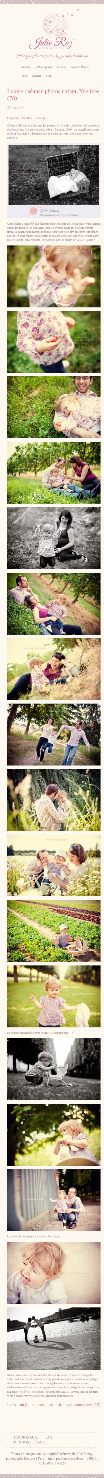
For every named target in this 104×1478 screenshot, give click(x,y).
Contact (36, 75)
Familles (27, 118)
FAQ (48, 1437)
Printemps (41, 118)
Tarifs (24, 75)
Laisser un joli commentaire (30, 1405)
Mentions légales (30, 1442)
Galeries (61, 67)
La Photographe (43, 67)
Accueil (25, 67)
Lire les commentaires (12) (78, 1405)
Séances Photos (80, 67)
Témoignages (26, 1437)
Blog (48, 75)
